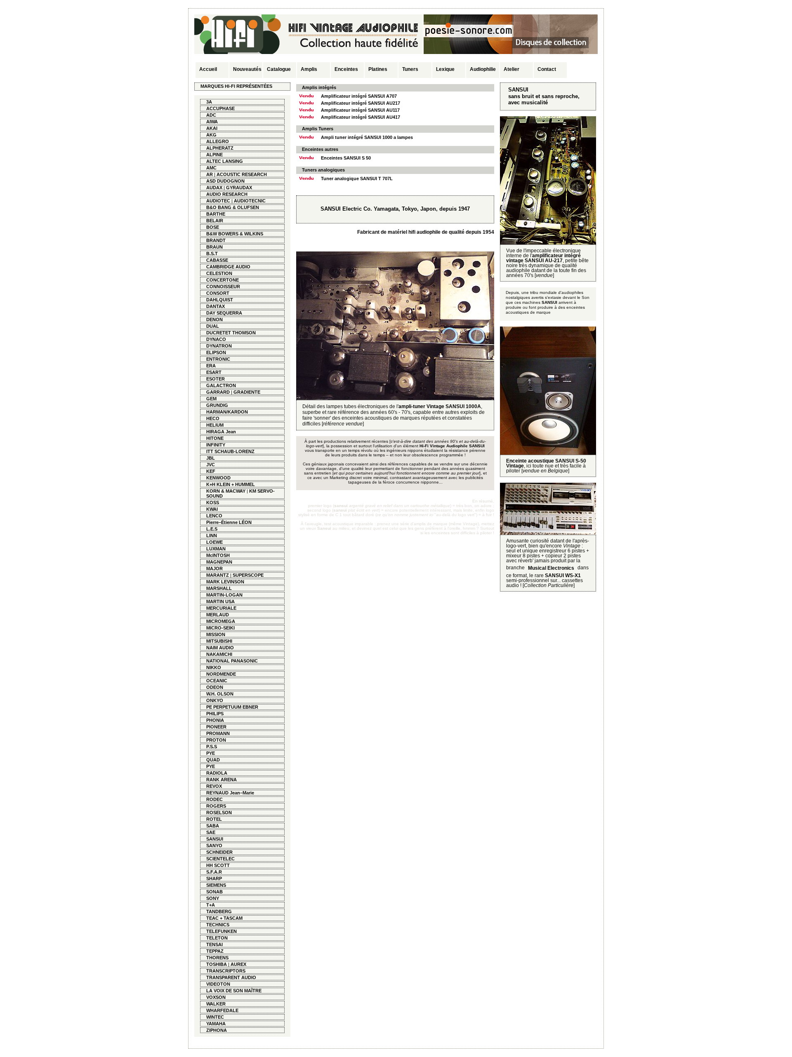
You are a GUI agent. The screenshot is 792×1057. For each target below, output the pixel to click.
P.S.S (211, 746)
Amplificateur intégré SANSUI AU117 (360, 110)
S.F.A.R (214, 871)
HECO (212, 418)
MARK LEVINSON (225, 581)
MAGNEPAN (219, 561)
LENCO (214, 515)
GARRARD (218, 392)
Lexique (445, 69)
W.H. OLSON (219, 693)
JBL (210, 458)
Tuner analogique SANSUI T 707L (357, 178)
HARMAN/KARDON (227, 411)
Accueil (208, 69)
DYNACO (216, 339)
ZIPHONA (216, 1030)
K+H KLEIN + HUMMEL (230, 484)
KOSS (212, 502)
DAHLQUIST (219, 299)
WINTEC (215, 1017)
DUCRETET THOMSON (231, 332)
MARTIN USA (220, 601)
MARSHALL (219, 588)
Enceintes (346, 69)
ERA (211, 365)
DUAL (212, 326)
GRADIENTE (246, 392)
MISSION (215, 634)
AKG (211, 134)
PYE (210, 753)
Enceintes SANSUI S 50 (346, 157)
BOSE (212, 227)
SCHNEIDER (219, 852)
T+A (210, 904)
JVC (210, 464)
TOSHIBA (216, 964)
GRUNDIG (217, 405)
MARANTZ (217, 575)
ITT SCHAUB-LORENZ (230, 451)
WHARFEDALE (222, 1010)
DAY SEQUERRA (224, 312)
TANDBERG (219, 911)
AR (209, 174)
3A (209, 101)
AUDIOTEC (218, 200)
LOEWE (214, 542)
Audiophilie (483, 69)
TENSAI (214, 944)
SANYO (214, 845)
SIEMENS (216, 885)
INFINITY (215, 444)
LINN (211, 535)
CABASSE (217, 260)
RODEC (214, 799)
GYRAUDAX (239, 187)
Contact (546, 69)
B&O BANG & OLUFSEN (232, 207)
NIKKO (213, 667)
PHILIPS (215, 713)
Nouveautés (247, 69)
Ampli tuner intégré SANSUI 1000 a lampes (367, 137)
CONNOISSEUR (223, 286)
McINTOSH (218, 555)
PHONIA (215, 720)
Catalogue (279, 69)
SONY (212, 898)
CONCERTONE (222, 279)
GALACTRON (221, 385)
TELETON (217, 937)
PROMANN (218, 733)
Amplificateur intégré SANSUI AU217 (360, 103)
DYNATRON (219, 345)
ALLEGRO (217, 141)
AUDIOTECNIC (250, 200)
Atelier (511, 69)
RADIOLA (216, 772)
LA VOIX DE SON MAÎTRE (234, 990)
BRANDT (216, 240)
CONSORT (217, 293)
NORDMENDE (221, 674)
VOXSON (216, 997)
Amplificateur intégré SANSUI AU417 (360, 117)
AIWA (212, 121)
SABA (212, 825)
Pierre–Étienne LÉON (229, 522)
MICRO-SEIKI (220, 627)
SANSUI (214, 838)
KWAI (212, 509)
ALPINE (214, 154)
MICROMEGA (220, 621)
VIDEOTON (218, 984)
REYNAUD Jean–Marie (230, 792)
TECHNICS (217, 924)
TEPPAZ (215, 951)
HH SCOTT (218, 865)
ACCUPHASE (220, 108)
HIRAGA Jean (221, 431)
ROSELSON (219, 812)
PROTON (216, 740)
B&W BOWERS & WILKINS (234, 233)
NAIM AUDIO (220, 647)
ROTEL (214, 819)
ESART (214, 372)
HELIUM (215, 425)
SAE (210, 832)
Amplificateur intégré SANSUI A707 (359, 96)
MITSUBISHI (219, 641)
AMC (211, 167)
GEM (211, 398)
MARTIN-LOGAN (224, 594)
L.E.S (211, 528)
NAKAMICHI (219, 654)
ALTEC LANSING (224, 161)
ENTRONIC (218, 359)
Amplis (309, 69)
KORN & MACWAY (225, 491)
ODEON (214, 687)
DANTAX (215, 306)
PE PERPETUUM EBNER (232, 707)
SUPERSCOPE (248, 575)
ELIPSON (216, 352)
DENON (214, 319)
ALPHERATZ (219, 148)
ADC (211, 115)
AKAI (211, 128)
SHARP (214, 878)
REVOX (214, 786)
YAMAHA (216, 1023)
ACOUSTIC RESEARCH (242, 174)
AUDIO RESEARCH (227, 194)
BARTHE (215, 213)
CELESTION (219, 273)
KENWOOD (218, 477)
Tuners (410, 69)
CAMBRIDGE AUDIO (228, 266)
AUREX (238, 964)
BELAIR (214, 220)
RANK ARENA (221, 779)
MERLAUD (217, 614)
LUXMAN (216, 548)
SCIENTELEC (220, 858)
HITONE (215, 438)
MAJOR (214, 568)
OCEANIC (216, 680)
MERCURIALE (221, 608)
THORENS (217, 957)
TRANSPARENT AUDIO (231, 977)
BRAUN (214, 246)
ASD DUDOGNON (225, 181)
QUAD (213, 759)
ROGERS (216, 805)
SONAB (214, 891)
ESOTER (215, 378)
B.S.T (212, 253)
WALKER (216, 1003)
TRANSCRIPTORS (225, 970)
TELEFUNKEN (221, 931)
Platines (377, 69)
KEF (210, 471)
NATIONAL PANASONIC (232, 660)
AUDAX (214, 187)
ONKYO (214, 700)
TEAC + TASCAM (224, 918)
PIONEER (216, 726)
